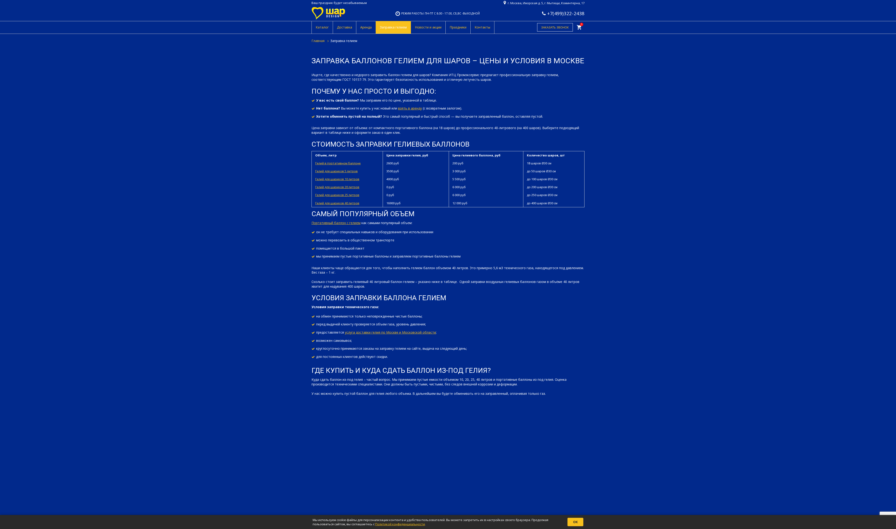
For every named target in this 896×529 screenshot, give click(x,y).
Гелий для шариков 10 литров (337, 179)
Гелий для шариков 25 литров (337, 195)
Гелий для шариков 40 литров (337, 203)
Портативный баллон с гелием (336, 223)
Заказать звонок (555, 27)
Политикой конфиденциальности (400, 524)
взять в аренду (410, 108)
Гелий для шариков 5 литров (336, 171)
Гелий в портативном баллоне (338, 163)
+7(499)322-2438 (565, 13)
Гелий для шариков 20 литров (337, 187)
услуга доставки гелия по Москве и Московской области (390, 332)
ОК (575, 522)
